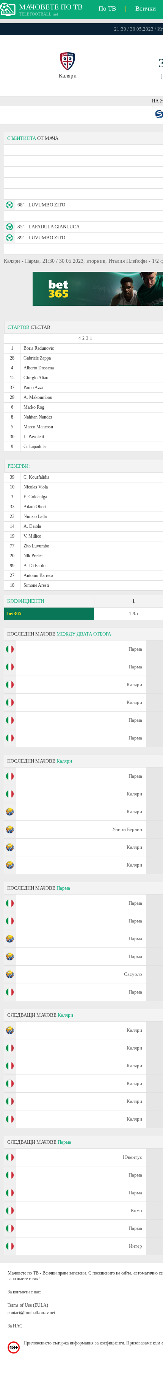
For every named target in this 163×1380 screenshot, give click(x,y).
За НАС (15, 1326)
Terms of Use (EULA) (28, 1305)
